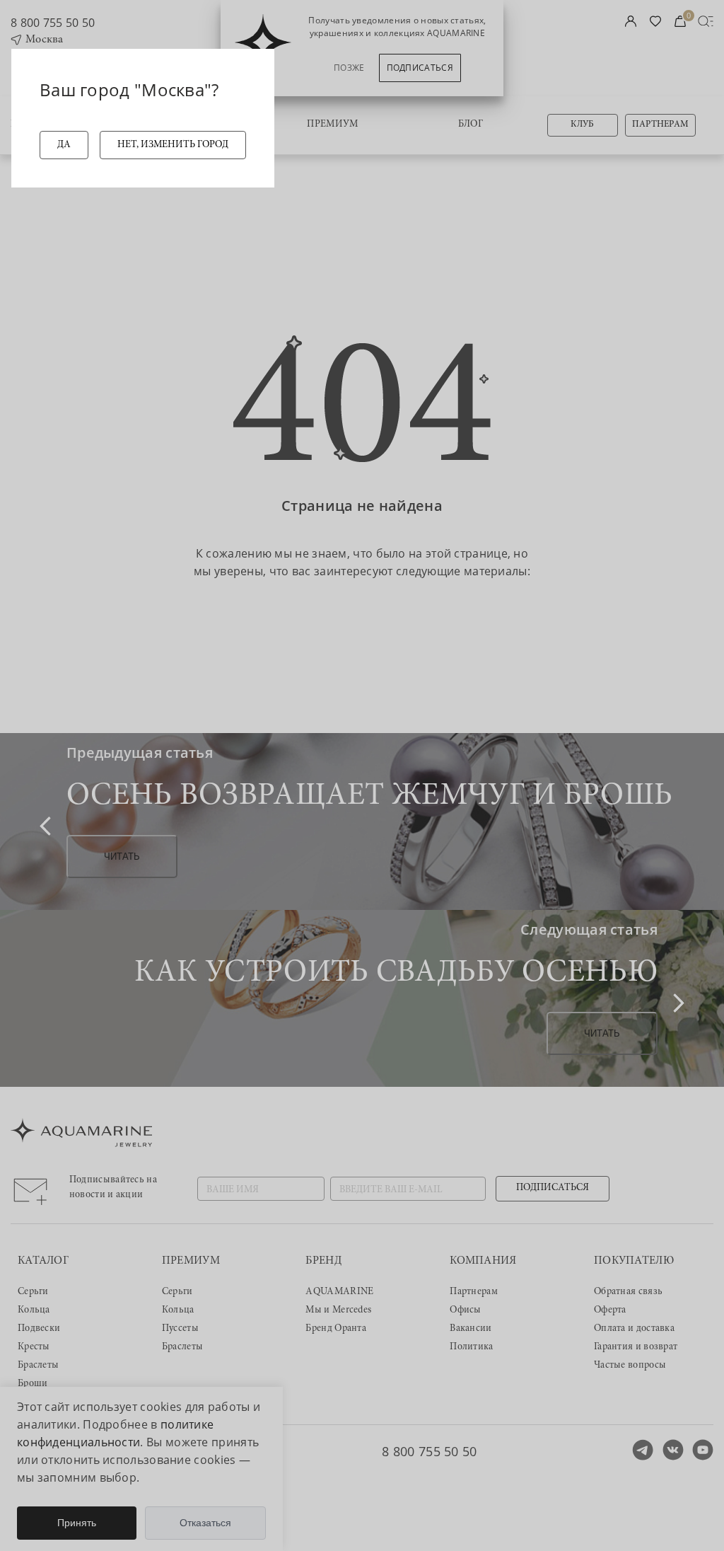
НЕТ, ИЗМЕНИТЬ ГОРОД (172, 145)
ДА (64, 145)
